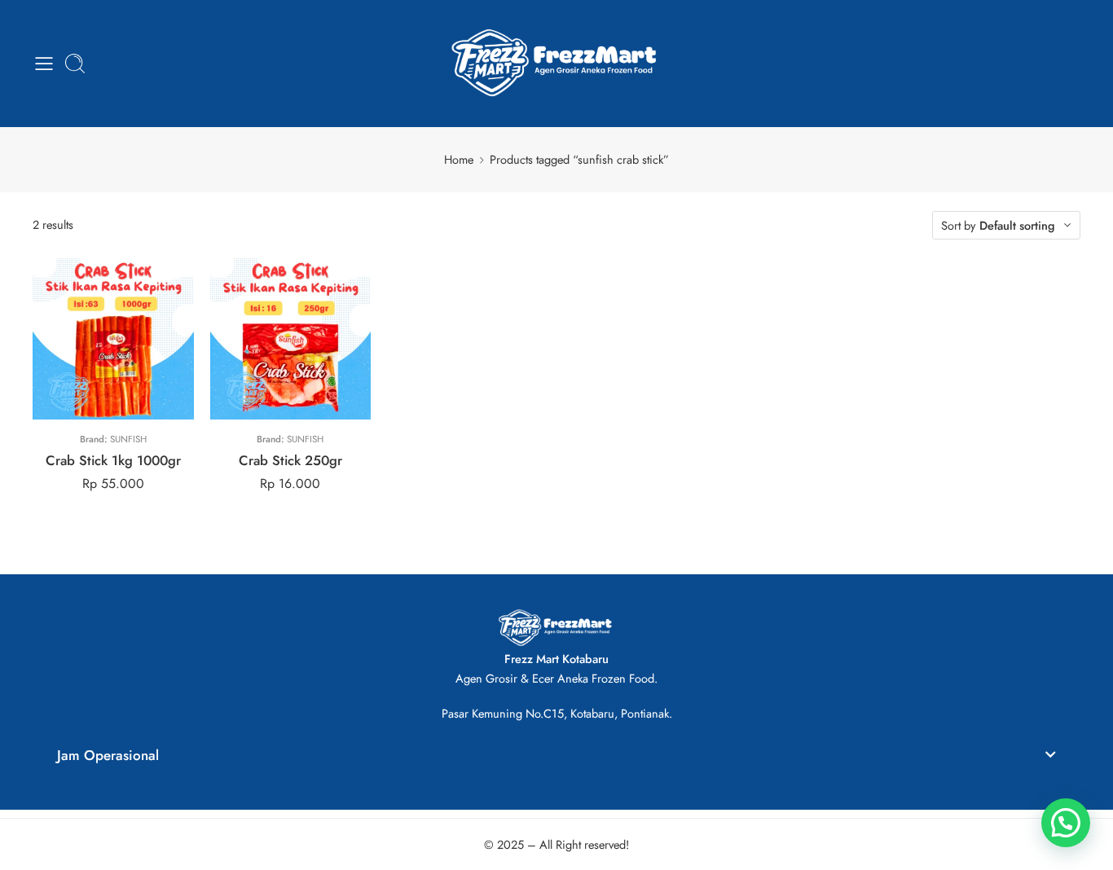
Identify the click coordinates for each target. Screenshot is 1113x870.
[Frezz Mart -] (557, 63)
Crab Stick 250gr (290, 460)
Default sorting (1017, 225)
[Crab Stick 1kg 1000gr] (113, 339)
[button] (556, 758)
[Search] (75, 63)
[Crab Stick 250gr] (291, 339)
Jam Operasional (108, 755)
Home (458, 159)
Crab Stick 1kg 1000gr (113, 460)
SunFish (128, 439)
